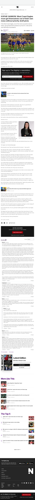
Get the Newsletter (28, 76)
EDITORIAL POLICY (4, 476)
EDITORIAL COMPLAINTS (6, 478)
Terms (19, 78)
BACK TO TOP (16, 449)
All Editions (21, 367)
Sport (6, 13)
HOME (2, 468)
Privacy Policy (23, 78)
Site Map (18, 485)
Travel (4, 436)
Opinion (2, 13)
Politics (4, 423)
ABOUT (2, 472)
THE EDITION (3, 470)
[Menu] (1, 7)
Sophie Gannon (5, 29)
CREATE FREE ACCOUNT (17, 232)
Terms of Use (14, 485)
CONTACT (3, 474)
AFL (7, 94)
